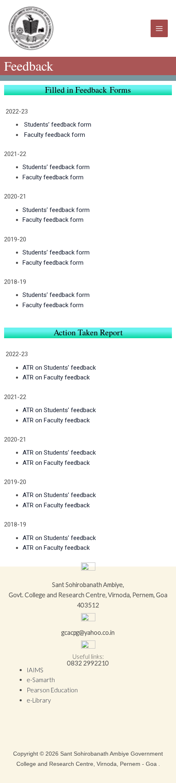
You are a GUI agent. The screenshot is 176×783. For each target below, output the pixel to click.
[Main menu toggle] (159, 28)
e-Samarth (41, 679)
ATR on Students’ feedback (59, 367)
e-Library (39, 700)
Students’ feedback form (57, 124)
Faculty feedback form (54, 134)
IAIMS (35, 670)
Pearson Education (52, 690)
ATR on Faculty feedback (56, 377)
